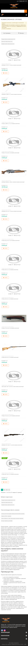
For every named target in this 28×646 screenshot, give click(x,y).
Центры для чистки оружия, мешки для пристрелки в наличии (12, 513)
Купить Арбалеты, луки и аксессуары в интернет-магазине (12, 518)
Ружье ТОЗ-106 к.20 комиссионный (10, 152)
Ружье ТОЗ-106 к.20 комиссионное (10, 328)
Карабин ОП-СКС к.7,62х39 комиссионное (12, 445)
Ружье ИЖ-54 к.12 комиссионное (10, 298)
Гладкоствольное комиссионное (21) (8, 39)
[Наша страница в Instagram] (5, 630)
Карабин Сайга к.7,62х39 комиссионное (12, 94)
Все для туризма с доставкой (6, 520)
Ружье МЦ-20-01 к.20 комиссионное (11, 240)
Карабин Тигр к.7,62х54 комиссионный (11, 65)
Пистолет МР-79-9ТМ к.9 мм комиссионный (13, 386)
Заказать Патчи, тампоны (6, 516)
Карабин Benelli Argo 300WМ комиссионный (13, 182)
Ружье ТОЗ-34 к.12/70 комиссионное (11, 415)
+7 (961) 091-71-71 (22, 1)
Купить (5, 73)
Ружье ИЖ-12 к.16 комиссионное (10, 269)
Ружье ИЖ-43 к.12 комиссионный (10, 357)
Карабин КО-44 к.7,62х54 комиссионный (11, 211)
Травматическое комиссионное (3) (7, 43)
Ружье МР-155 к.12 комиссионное (10, 474)
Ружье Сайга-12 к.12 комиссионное (11, 123)
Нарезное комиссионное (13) (6, 41)
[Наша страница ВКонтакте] (2, 630)
